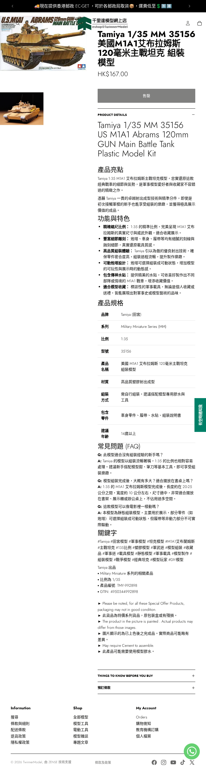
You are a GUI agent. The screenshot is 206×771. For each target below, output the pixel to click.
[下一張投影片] (189, 6)
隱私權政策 (20, 742)
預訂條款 (104, 687)
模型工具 (80, 723)
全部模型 (80, 717)
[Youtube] (173, 762)
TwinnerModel (32, 762)
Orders (141, 717)
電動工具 (80, 729)
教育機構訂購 (147, 729)
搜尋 (14, 717)
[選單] (6, 23)
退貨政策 (18, 736)
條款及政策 (103, 762)
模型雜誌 (80, 736)
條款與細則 (20, 723)
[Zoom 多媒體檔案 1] (43, 43)
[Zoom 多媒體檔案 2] (21, 108)
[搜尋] (18, 23)
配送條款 (18, 729)
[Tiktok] (182, 762)
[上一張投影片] (13, 6)
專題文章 (80, 742)
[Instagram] (163, 762)
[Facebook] (154, 762)
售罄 (146, 95)
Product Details (112, 114)
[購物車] (199, 23)
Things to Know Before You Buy (125, 675)
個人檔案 (143, 736)
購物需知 (143, 723)
